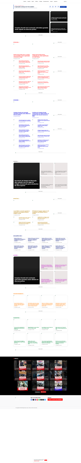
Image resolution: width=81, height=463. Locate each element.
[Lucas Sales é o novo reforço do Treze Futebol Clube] (47, 322)
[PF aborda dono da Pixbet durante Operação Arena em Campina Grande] (34, 83)
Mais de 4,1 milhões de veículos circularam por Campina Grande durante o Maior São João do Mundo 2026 (47, 304)
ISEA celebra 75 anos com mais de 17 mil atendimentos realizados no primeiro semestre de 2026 (61, 280)
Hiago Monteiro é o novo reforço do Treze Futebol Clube (33, 328)
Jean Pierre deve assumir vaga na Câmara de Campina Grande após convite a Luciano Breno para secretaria (44, 223)
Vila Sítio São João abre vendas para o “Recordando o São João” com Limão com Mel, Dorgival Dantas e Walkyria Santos (33, 304)
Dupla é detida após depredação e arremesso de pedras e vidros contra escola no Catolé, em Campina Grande (24, 61)
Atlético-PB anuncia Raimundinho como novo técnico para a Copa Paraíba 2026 (33, 342)
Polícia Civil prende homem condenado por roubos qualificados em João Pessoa (40, 56)
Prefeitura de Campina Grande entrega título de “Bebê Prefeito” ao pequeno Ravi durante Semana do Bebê (58, 18)
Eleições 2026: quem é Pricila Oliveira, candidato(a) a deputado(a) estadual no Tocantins (47, 247)
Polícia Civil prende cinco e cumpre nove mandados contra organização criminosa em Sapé (58, 29)
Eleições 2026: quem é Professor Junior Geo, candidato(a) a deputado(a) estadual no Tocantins (33, 239)
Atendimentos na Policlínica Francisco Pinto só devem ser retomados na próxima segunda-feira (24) (43, 141)
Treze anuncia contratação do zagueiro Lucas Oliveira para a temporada (19, 328)
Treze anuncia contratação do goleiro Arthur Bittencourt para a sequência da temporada (47, 342)
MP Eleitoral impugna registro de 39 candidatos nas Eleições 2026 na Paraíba (44, 130)
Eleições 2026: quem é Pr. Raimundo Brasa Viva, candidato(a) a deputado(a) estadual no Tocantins (60, 247)
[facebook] (31, 400)
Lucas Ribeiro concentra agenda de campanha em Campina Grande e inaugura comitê (43, 125)
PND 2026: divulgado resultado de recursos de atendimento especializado (47, 185)
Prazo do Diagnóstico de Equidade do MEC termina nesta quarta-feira (61, 172)
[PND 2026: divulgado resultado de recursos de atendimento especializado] (47, 180)
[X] (33, 400)
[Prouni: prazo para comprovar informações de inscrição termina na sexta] (47, 166)
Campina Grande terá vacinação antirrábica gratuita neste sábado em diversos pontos (31, 28)
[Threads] (43, 400)
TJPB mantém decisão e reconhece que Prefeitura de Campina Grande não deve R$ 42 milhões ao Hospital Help (46, 280)
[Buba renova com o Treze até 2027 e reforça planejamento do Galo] (61, 322)
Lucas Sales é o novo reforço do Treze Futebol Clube (47, 328)
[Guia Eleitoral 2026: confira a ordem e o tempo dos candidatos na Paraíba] (16, 218)
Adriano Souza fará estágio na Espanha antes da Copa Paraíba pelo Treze (19, 342)
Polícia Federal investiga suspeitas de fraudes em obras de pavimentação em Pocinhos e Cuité (24, 72)
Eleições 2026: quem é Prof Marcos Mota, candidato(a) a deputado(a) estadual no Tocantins (33, 247)
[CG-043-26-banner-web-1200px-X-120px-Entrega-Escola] (40, 154)
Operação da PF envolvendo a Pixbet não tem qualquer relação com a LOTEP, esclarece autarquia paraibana (25, 82)
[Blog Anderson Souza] (21, 400)
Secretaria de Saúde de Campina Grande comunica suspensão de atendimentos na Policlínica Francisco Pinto (25, 77)
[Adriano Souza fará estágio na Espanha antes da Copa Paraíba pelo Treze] (20, 336)
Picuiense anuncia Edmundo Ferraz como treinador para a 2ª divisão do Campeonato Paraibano (61, 342)
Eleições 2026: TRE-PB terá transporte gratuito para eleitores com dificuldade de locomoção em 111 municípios (24, 223)
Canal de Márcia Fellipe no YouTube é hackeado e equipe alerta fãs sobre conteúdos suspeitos (19, 304)
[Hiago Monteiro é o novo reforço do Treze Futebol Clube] (33, 322)
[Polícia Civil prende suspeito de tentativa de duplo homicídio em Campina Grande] (34, 62)
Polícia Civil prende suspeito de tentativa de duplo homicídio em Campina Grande (44, 61)
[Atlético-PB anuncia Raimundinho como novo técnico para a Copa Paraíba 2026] (33, 336)
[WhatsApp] (39, 400)
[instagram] (35, 400)
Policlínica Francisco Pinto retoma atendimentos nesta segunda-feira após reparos (44, 120)
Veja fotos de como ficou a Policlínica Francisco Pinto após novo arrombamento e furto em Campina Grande (43, 71)
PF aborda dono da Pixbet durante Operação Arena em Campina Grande (43, 82)
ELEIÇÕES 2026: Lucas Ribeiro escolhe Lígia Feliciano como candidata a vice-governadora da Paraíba (43, 218)
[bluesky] (45, 400)
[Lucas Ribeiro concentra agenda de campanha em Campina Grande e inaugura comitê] (34, 126)
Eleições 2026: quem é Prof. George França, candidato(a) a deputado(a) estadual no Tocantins (61, 239)
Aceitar (46, 460)
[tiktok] (41, 400)
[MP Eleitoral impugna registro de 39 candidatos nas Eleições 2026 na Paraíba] (34, 131)
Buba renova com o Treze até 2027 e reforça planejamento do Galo (61, 328)
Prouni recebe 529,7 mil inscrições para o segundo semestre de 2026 (61, 185)
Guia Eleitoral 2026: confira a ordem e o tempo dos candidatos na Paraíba (25, 218)
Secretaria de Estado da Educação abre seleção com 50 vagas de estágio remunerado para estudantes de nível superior (26, 183)
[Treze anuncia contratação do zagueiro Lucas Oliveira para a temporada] (20, 322)
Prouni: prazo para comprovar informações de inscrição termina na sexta (47, 172)
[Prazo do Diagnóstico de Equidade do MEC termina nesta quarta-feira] (61, 166)
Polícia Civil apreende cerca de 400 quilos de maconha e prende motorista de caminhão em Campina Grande (43, 66)
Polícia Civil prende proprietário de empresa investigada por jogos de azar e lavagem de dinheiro (25, 66)
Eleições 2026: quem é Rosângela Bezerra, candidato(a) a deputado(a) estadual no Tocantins (19, 239)
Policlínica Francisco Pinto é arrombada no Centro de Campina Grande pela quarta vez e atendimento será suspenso (44, 77)
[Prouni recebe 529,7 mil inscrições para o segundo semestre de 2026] (61, 180)
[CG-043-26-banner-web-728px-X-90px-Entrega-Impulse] (40, 37)
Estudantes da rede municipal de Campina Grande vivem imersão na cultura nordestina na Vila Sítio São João (61, 304)
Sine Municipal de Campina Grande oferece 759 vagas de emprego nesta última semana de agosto (24, 125)
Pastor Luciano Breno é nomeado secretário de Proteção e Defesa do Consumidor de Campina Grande (24, 131)
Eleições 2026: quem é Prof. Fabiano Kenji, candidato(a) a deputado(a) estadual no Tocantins (19, 247)
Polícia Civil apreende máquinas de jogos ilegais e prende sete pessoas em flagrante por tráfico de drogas (44, 87)
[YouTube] (37, 400)
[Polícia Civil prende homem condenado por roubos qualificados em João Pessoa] (41, 48)
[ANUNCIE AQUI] (40, 193)
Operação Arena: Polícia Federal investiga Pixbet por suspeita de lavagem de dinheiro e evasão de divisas (25, 87)
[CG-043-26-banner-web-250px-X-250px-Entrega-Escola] (59, 63)
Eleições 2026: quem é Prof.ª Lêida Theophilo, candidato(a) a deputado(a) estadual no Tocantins (47, 239)
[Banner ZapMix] (59, 77)
